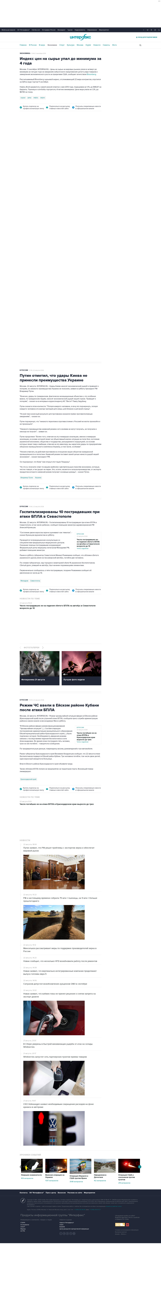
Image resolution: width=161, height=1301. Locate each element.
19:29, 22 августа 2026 (36, 700)
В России (33, 45)
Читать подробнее (87, 189)
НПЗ (38, 256)
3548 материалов (76, 1182)
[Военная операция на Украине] (56, 1172)
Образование (92, 30)
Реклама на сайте (74, 1193)
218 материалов (124, 1183)
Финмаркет (61, 30)
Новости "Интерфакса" (66, 1223)
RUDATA (62, 1227)
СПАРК (22, 1223)
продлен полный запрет (61, 240)
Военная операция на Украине (54, 1176)
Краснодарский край (28, 779)
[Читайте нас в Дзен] (60, 1233)
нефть (36, 98)
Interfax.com (36, 30)
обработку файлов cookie (114, 1206)
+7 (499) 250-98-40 (79, 1209)
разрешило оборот (57, 175)
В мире (42, 45)
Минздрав (24, 581)
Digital (88, 45)
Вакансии (62, 1193)
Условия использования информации (127, 1230)
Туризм (70, 30)
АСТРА (22, 1231)
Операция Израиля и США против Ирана (79, 1177)
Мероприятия (104, 30)
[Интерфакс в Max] (74, 1233)
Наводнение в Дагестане (100, 1176)
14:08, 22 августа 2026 (38, 126)
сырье (23, 98)
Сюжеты (106, 45)
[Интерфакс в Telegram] (64, 1233)
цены (29, 98)
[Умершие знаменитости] (32, 1172)
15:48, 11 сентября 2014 (38, 53)
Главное (23, 45)
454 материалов (27, 1178)
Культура (70, 45)
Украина (38, 478)
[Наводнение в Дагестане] (105, 1172)
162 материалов (100, 1181)
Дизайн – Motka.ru (120, 1234)
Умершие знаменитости (31, 1175)
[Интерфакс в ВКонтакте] (67, 1233)
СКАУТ (22, 1227)
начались (34, 195)
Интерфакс (80, 37)
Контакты (24, 1193)
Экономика (52, 45)
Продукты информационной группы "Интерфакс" (52, 1215)
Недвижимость (80, 30)
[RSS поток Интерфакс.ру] (70, 1233)
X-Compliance (24, 1225)
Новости (96, 45)
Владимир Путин (27, 478)
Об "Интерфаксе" (23, 30)
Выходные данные (121, 1232)
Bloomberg (91, 74)
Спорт (62, 45)
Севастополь (35, 581)
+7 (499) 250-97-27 (95, 1209)
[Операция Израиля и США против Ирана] (80, 1173)
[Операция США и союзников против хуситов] (129, 1172)
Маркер (23, 1229)
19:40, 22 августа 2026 (36, 506)
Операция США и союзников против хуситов (126, 1177)
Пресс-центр (51, 1193)
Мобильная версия (8, 30)
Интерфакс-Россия (48, 30)
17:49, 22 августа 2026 (36, 370)
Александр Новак (27, 256)
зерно (42, 98)
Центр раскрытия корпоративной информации (74, 1229)
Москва (80, 45)
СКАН (61, 1225)
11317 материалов (51, 1181)
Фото (114, 45)
